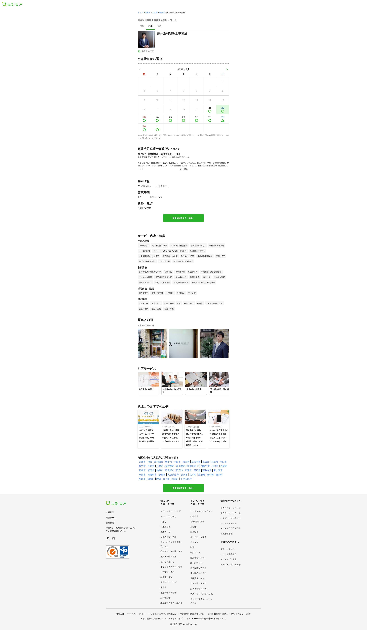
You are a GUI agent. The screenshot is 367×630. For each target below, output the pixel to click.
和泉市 (142, 470)
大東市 (223, 466)
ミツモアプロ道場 (228, 559)
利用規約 (120, 614)
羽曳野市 (169, 470)
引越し (163, 521)
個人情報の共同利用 (152, 618)
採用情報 (110, 522)
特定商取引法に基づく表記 (192, 614)
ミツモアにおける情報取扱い (164, 614)
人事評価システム (198, 578)
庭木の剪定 (165, 532)
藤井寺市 (207, 470)
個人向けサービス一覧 (230, 508)
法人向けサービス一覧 (230, 513)
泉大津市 (196, 461)
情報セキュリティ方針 (241, 614)
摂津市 (188, 470)
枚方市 (142, 466)
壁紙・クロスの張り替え (171, 551)
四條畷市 (152, 474)
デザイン (194, 542)
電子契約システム (198, 573)
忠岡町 (219, 474)
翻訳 (192, 547)
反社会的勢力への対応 (218, 614)
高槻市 (162, 12)
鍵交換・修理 (166, 577)
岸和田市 (158, 461)
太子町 (166, 478)
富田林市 (180, 466)
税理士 (147, 12)
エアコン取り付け (168, 516)
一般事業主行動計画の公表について (210, 618)
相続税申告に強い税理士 (171, 603)
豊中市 (168, 461)
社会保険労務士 (197, 521)
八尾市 (159, 466)
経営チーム (111, 517)
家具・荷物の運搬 (168, 556)
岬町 (158, 478)
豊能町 (201, 474)
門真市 (179, 470)
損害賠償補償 (226, 533)
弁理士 (193, 526)
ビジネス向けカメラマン (201, 511)
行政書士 (194, 516)
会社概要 (110, 512)
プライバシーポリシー (137, 614)
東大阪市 (218, 470)
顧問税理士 (165, 597)
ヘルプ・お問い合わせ (230, 518)
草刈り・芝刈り (167, 561)
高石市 (197, 470)
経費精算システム (198, 568)
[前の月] (140, 69)
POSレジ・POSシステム (201, 593)
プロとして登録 (227, 549)
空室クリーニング (168, 582)
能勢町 (210, 474)
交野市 (162, 474)
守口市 (223, 461)
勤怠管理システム (198, 557)
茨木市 (151, 466)
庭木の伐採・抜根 (168, 537)
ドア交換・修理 (167, 572)
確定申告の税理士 (168, 592)
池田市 (177, 461)
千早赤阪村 (186, 478)
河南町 (175, 478)
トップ (140, 12)
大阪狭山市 (173, 474)
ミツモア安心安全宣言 (230, 528)
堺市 (150, 461)
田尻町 (151, 478)
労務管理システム (198, 583)
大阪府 (155, 12)
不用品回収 (165, 526)
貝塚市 (214, 461)
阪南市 (184, 474)
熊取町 (142, 478)
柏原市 (159, 470)
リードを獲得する (228, 554)
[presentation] (142, 26)
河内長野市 (204, 466)
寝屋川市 (191, 466)
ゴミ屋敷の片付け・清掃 (171, 567)
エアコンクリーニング (170, 511)
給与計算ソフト (197, 563)
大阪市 (142, 461)
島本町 (193, 474)
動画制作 (194, 532)
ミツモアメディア (228, 523)
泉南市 (142, 474)
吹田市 (186, 461)
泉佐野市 (169, 466)
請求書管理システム (199, 588)
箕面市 (151, 470)
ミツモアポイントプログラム (178, 618)
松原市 (215, 466)
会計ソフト (195, 552)
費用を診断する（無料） (183, 218)
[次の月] (227, 69)
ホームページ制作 (198, 537)
